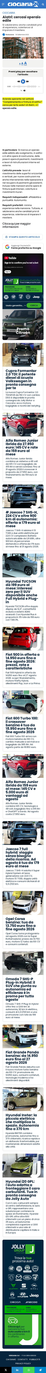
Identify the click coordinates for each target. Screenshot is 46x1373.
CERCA (34, 305)
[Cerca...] (43, 5)
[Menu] (3, 5)
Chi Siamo (11, 1359)
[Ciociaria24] (23, 4)
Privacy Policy (23, 1363)
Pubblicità (34, 1359)
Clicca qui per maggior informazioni (16, 225)
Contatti (23, 1359)
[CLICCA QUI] (23, 264)
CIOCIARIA (8, 13)
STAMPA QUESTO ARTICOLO (24, 237)
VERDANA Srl (14, 1355)
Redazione (10, 35)
